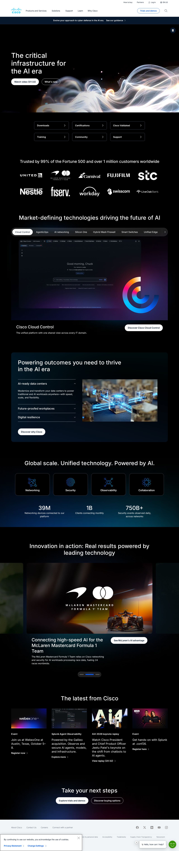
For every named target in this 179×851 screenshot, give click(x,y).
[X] (144, 827)
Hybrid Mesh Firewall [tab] (104, 232)
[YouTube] (159, 827)
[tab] (82, 674)
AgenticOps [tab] (42, 232)
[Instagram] (166, 827)
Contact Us (31, 827)
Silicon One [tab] (81, 232)
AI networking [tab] (61, 232)
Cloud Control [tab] (22, 232)
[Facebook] (137, 827)
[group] (89, 614)
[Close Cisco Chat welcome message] (136, 842)
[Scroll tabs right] (165, 232)
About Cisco (16, 827)
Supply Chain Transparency (141, 837)
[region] (41, 842)
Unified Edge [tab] (151, 232)
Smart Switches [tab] (130, 232)
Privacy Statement (13, 846)
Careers (44, 827)
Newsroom (160, 837)
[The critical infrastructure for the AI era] (173, 30)
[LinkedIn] (151, 827)
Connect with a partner (62, 827)
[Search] (166, 11)
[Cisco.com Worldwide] (16, 11)
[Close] (78, 837)
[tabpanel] (89, 283)
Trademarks (121, 837)
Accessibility (107, 837)
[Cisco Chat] (172, 844)
